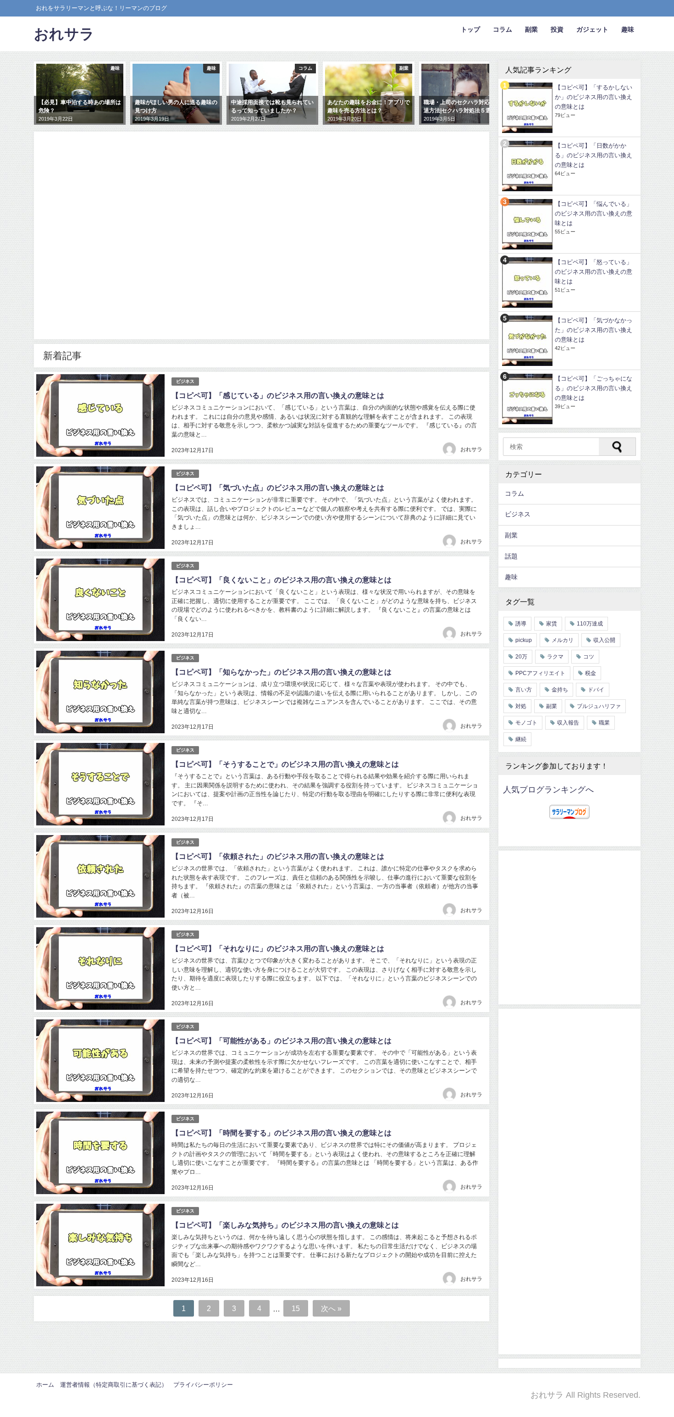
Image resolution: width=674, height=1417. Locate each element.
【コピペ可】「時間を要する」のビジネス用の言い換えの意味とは (281, 1132)
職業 (604, 722)
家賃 (551, 623)
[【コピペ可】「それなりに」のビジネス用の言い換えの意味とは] (100, 968)
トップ (470, 29)
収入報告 (568, 722)
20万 (521, 656)
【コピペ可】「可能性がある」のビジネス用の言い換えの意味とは (281, 1040)
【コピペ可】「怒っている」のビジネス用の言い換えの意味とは (593, 271)
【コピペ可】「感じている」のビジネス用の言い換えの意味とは (277, 395)
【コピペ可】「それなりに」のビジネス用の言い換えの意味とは (277, 948)
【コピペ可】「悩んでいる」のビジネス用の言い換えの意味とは (593, 213)
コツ (588, 656)
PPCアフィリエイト (540, 673)
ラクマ (555, 656)
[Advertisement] (261, 243)
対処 (520, 706)
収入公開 (604, 640)
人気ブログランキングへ (548, 790)
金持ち (560, 689)
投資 (557, 29)
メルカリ (563, 640)
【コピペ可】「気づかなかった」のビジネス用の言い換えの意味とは (593, 330)
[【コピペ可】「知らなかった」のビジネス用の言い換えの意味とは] (100, 692)
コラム (502, 29)
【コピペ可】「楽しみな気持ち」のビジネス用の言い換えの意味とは (285, 1225)
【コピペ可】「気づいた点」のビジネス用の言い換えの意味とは (277, 487)
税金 (590, 673)
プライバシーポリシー (203, 1385)
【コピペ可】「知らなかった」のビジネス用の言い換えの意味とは (281, 671)
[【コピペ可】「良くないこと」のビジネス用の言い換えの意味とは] (100, 600)
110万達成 (590, 623)
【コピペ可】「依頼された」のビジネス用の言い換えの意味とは (277, 856)
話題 (511, 556)
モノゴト (526, 722)
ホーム (45, 1385)
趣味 (627, 29)
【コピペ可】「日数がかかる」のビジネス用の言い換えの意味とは (593, 155)
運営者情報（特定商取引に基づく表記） (113, 1385)
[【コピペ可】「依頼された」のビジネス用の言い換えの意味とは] (100, 876)
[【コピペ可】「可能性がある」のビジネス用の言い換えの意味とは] (100, 1060)
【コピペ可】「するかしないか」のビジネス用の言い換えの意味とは (593, 97)
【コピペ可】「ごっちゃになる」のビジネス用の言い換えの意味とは (593, 388)
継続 (520, 739)
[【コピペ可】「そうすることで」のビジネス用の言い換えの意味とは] (100, 784)
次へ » (331, 1308)
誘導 (520, 623)
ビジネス (185, 381)
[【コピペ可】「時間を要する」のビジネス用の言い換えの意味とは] (100, 1153)
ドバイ (596, 689)
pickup (523, 640)
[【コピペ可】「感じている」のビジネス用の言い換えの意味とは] (100, 415)
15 (296, 1308)
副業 (531, 29)
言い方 (523, 689)
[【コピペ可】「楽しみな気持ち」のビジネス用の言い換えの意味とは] (100, 1245)
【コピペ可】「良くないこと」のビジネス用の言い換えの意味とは (281, 579)
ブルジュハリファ (599, 706)
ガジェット (592, 29)
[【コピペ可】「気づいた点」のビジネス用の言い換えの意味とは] (100, 507)
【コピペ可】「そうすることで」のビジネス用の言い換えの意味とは (285, 764)
